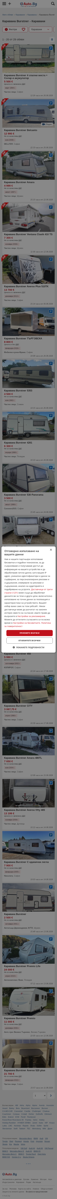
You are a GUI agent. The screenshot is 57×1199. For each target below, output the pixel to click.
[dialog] (28, 599)
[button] (28, 647)
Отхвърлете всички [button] (29, 640)
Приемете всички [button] (29, 633)
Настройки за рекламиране (31, 616)
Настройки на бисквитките (26, 622)
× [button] (51, 550)
